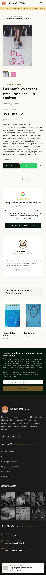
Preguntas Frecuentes (10, 466)
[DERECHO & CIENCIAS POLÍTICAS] (8, 514)
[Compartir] (40, 165)
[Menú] (41, 3)
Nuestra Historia (7, 452)
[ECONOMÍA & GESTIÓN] (38, 514)
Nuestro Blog (6, 471)
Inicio (5, 16)
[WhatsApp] (9, 436)
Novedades (5, 457)
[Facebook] (3, 436)
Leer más (6, 159)
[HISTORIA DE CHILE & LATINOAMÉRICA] (8, 499)
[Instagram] (19, 436)
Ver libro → (20, 570)
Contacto (5, 476)
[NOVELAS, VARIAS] (38, 499)
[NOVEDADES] (23, 514)
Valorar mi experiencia (22, 226)
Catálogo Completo (9, 462)
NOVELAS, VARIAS (15, 16)
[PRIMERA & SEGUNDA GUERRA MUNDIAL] (23, 499)
